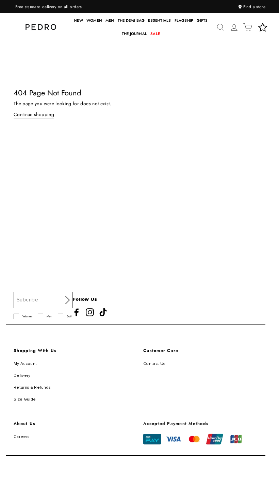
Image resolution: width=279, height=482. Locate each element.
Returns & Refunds (32, 387)
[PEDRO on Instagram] (90, 312)
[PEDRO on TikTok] (103, 312)
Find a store (253, 7)
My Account (25, 363)
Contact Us (154, 363)
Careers (22, 436)
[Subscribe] (67, 300)
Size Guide (25, 399)
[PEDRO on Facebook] (76, 312)
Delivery (22, 375)
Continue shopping (34, 114)
